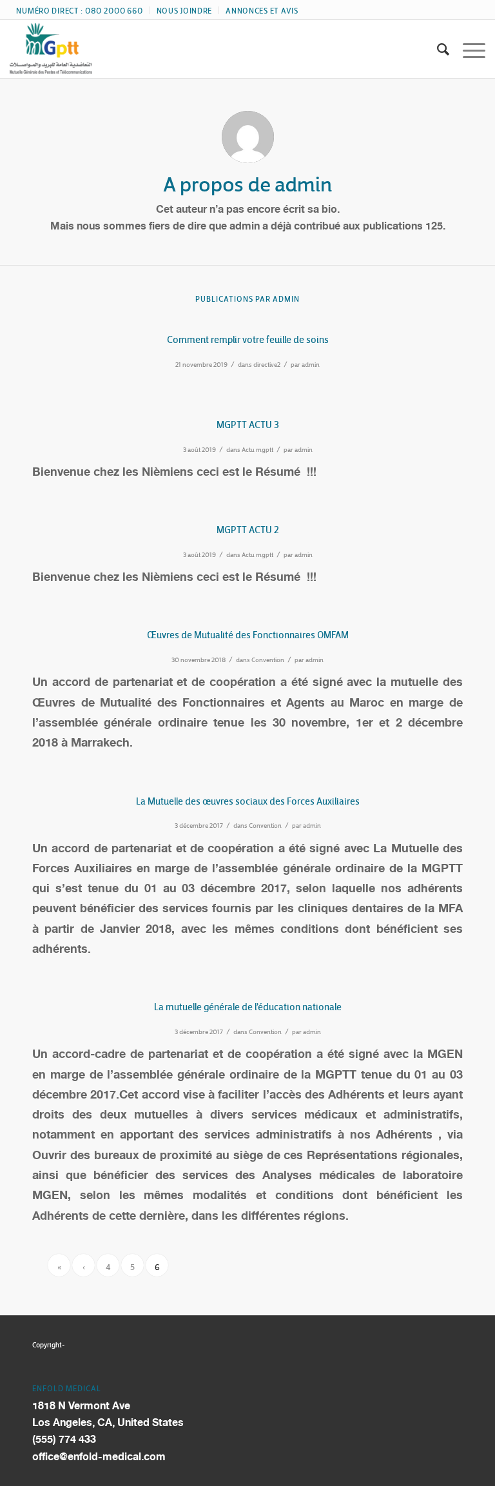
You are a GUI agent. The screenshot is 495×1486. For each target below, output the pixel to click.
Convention (267, 658)
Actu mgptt (257, 448)
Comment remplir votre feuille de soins (248, 337)
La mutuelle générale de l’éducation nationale (248, 1005)
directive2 (266, 363)
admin (311, 363)
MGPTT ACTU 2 (248, 528)
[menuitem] (80, 10)
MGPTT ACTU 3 (248, 423)
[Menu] (467, 49)
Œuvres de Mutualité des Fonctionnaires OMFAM (248, 633)
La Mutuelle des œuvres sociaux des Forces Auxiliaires (248, 799)
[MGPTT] (51, 49)
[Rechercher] (436, 49)
